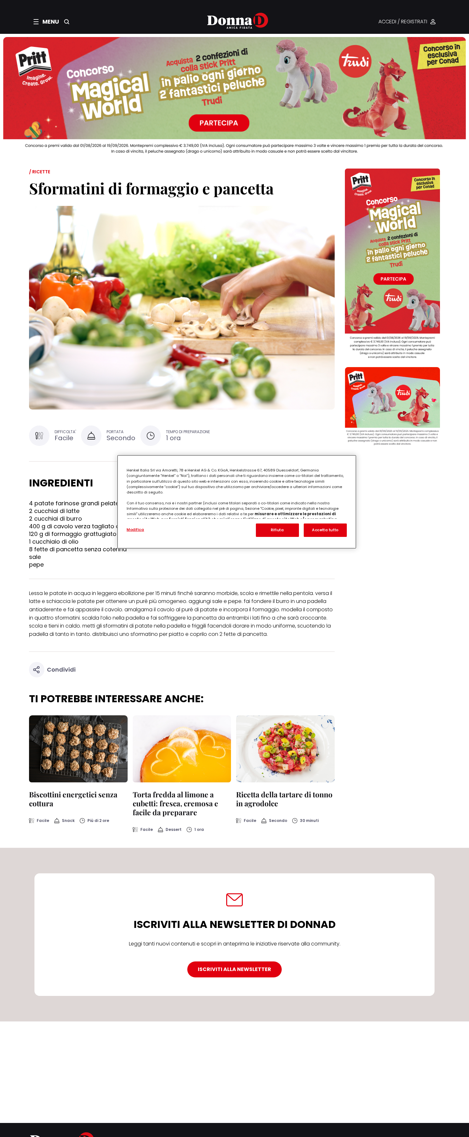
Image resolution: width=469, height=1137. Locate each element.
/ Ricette (39, 172)
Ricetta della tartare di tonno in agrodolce (284, 798)
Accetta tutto (325, 529)
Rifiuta (277, 529)
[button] (46, 22)
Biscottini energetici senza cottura (73, 798)
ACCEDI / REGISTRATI (402, 22)
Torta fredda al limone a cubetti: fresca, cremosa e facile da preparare (175, 803)
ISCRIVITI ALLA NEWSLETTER (234, 969)
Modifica (135, 529)
